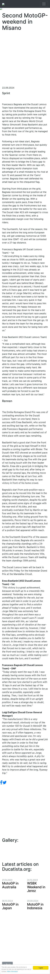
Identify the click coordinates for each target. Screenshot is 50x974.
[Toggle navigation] (44, 4)
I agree (40, 968)
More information (12, 971)
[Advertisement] (25, 57)
